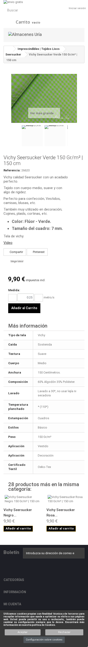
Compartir (16, 252)
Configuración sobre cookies (44, 639)
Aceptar (22, 632)
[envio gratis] (44, 2)
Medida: (14, 290)
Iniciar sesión (77, 8)
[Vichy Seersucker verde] (32, 135)
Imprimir (17, 261)
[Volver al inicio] (8, 49)
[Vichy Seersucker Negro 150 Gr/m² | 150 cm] (23, 499)
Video (8, 243)
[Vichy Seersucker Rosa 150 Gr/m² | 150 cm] (65, 499)
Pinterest (38, 252)
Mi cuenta (12, 604)
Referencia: (12, 170)
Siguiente (70, 136)
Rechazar (64, 632)
